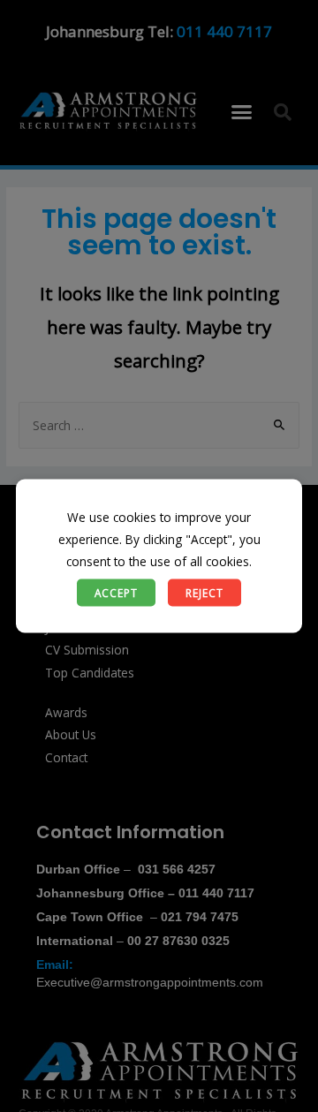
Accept (116, 592)
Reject (204, 592)
